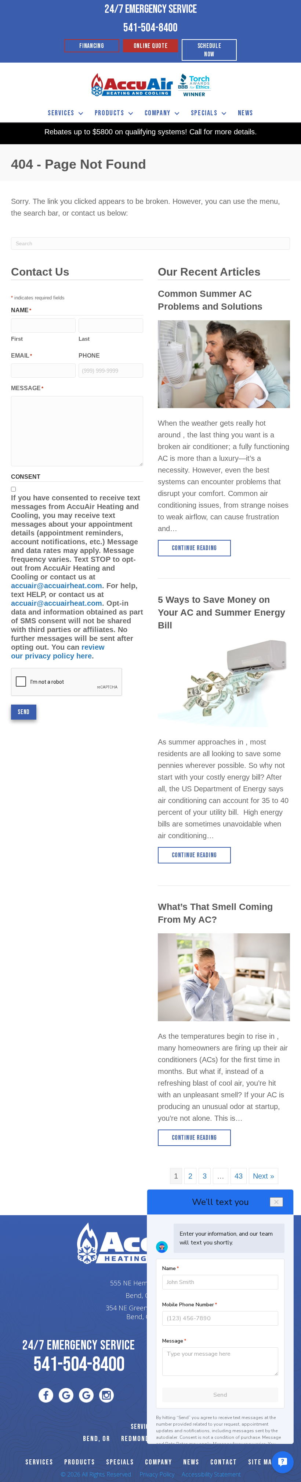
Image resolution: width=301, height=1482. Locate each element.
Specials (204, 113)
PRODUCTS (79, 1462)
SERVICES (39, 1462)
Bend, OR (96, 1438)
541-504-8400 (150, 28)
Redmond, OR (141, 1438)
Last (84, 339)
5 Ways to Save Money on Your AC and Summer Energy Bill (221, 612)
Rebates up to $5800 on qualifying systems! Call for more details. (150, 132)
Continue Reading (201, 548)
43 (239, 1176)
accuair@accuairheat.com (56, 586)
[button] (81, 113)
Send (24, 712)
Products (109, 113)
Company (158, 113)
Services (61, 113)
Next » (263, 1176)
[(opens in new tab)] (194, 84)
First (17, 339)
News (245, 113)
